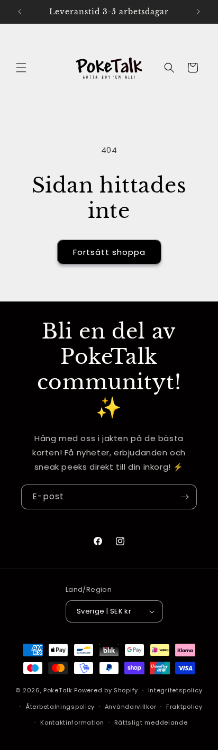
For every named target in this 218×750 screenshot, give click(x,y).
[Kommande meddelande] (198, 11)
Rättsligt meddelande (151, 722)
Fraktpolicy (184, 706)
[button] (21, 67)
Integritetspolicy (175, 690)
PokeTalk (57, 690)
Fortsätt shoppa (109, 252)
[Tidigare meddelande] (19, 11)
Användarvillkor (131, 706)
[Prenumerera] (184, 496)
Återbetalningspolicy (60, 706)
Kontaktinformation (72, 722)
